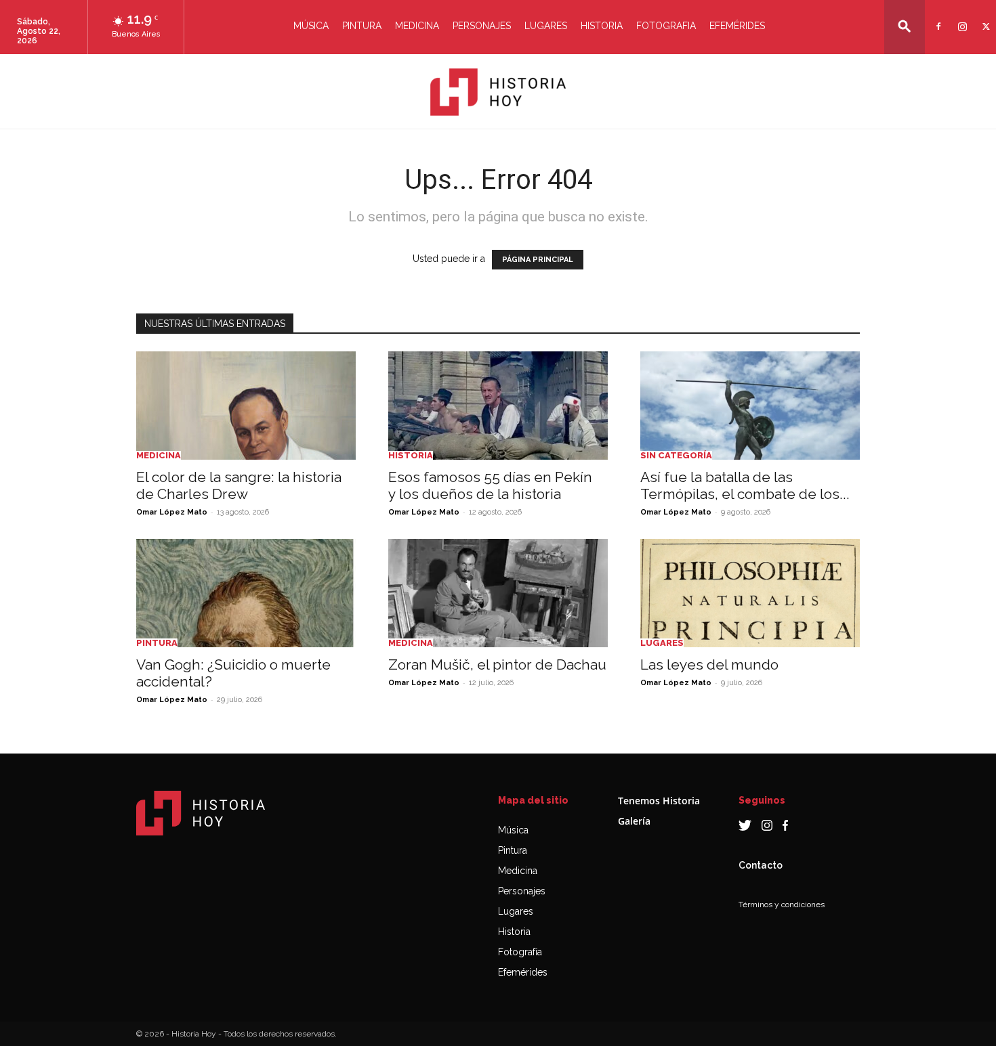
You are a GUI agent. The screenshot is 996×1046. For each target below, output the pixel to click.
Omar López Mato (171, 512)
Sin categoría (676, 455)
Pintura (361, 25)
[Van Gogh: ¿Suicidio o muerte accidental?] (246, 593)
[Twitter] (984, 18)
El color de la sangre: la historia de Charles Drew (238, 485)
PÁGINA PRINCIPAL (537, 259)
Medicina (417, 25)
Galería (634, 820)
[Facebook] (937, 18)
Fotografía (520, 951)
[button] (904, 26)
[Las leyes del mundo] (750, 593)
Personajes (482, 25)
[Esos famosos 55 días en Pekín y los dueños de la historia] (498, 405)
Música (311, 25)
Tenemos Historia (659, 800)
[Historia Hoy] (498, 92)
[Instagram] (960, 18)
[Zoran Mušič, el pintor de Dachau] (498, 593)
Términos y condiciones (782, 904)
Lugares (545, 25)
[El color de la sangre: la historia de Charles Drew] (246, 405)
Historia (602, 25)
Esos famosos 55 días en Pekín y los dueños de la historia (490, 485)
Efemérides (737, 25)
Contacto (761, 865)
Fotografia (666, 25)
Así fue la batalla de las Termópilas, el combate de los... (745, 485)
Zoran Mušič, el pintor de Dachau (497, 664)
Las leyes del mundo (709, 664)
